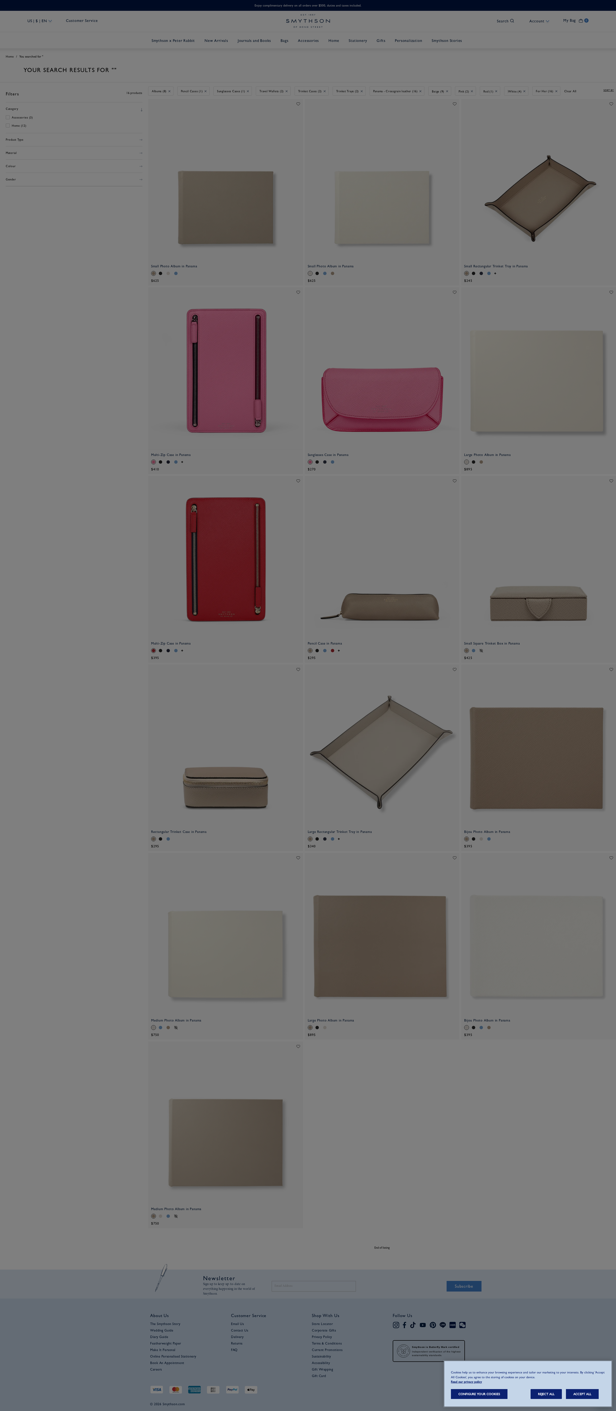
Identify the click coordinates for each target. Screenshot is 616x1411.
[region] (528, 1383)
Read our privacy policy (466, 1382)
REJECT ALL (546, 1394)
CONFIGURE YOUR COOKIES (479, 1394)
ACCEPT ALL (582, 1394)
